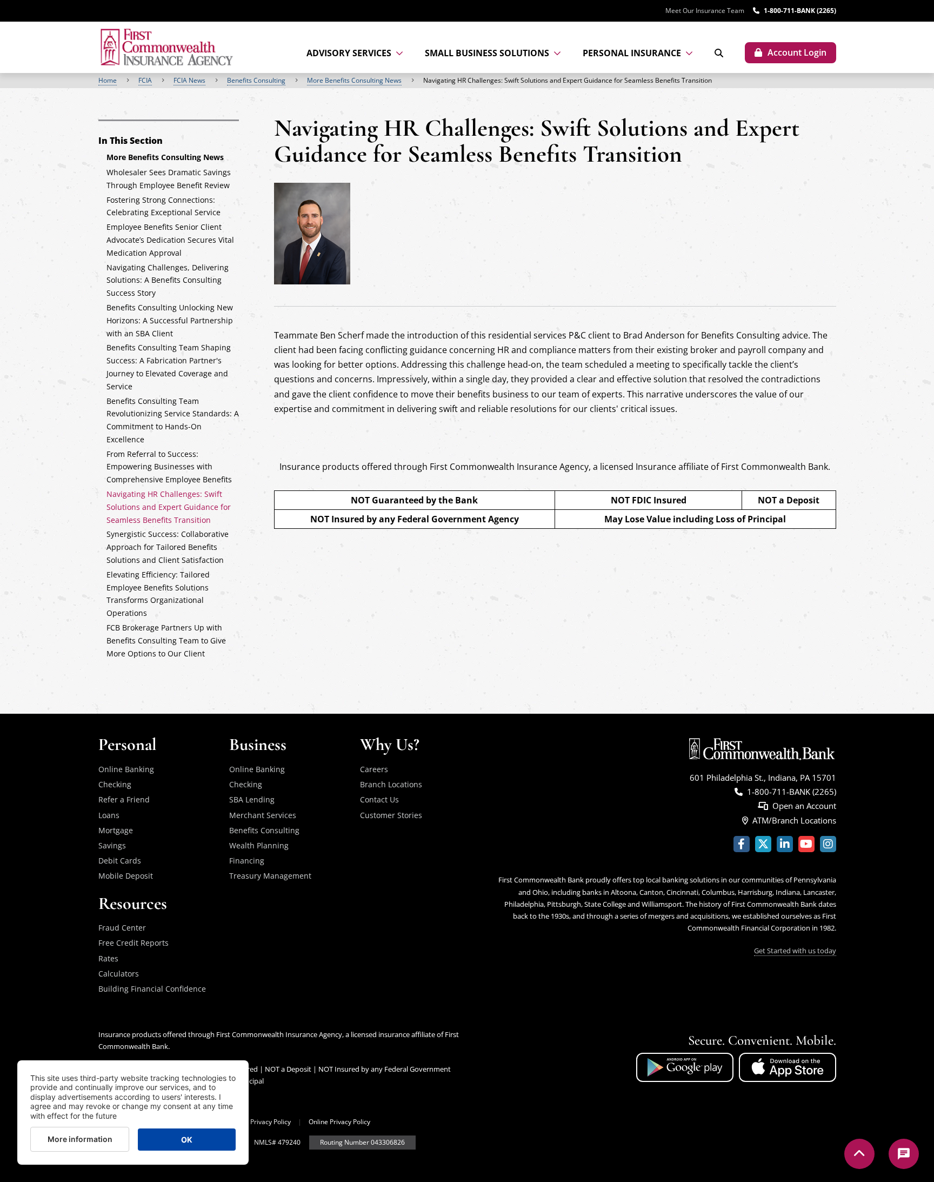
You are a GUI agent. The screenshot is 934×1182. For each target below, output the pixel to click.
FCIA (145, 80)
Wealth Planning (259, 845)
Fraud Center (122, 927)
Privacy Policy (270, 1121)
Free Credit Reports (133, 943)
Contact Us (379, 799)
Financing (246, 860)
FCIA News (189, 80)
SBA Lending (252, 799)
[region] (467, 80)
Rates (108, 958)
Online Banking (126, 769)
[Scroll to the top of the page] (859, 1154)
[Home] (168, 47)
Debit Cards (119, 860)
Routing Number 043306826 (362, 1142)
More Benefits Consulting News (354, 80)
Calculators (118, 973)
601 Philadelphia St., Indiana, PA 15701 (763, 777)
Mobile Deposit (125, 876)
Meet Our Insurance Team (704, 10)
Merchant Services (262, 815)
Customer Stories (391, 815)
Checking (114, 784)
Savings (112, 845)
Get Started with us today (795, 950)
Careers (374, 769)
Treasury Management (270, 876)
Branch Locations (391, 784)
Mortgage (115, 830)
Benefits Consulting (256, 80)
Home (107, 80)
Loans (108, 815)
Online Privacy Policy (339, 1121)
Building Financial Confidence (152, 989)
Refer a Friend (124, 799)
